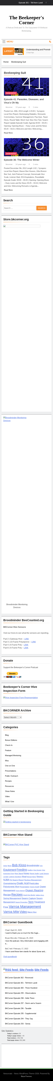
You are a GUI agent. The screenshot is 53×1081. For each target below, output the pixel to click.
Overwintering (9, 883)
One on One (10, 766)
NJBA (6, 879)
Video (7, 796)
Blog (7, 735)
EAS (41, 865)
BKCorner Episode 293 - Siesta (17, 1024)
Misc (7, 761)
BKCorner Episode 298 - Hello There (19, 998)
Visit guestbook (10, 957)
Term (31, 901)
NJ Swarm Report (17, 880)
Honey (26, 873)
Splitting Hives (40, 895)
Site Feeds (41, 969)
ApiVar (5, 865)
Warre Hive (31, 912)
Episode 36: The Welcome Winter (21, 160)
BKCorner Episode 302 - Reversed (19, 978)
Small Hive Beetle (29, 895)
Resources (9, 786)
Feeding (22, 869)
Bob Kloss (19, 865)
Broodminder (33, 865)
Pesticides (34, 883)
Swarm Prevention (21, 902)
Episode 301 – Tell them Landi (31, 3)
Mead (24, 877)
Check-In (8, 745)
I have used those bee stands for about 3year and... (25, 951)
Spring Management (12, 898)
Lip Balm (5, 876)
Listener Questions (15, 877)
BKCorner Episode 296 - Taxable (18, 1008)
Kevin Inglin (34, 873)
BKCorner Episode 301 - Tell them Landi (21, 983)
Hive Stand (19, 873)
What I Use (9, 801)
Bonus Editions (11, 740)
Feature (8, 750)
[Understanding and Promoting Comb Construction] (16, 52)
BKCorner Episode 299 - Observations (20, 993)
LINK (26, 639)
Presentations (10, 771)
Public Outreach (11, 776)
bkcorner (9, 107)
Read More (8, 133)
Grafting (30, 870)
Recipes (8, 781)
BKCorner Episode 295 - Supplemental (20, 1013)
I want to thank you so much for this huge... (22, 933)
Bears (10, 866)
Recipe (7, 894)
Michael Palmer (31, 876)
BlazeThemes (26, 1076)
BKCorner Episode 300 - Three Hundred (21, 988)
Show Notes (11, 93)
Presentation (24, 887)
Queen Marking (20, 890)
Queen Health (34, 887)
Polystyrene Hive (11, 886)
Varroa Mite (11, 911)
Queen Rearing (34, 890)
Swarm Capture (29, 898)
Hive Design (37, 870)
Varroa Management (25, 906)
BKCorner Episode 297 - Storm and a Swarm (23, 1003)
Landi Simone (44, 873)
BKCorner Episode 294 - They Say (19, 1019)
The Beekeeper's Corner (26, 20)
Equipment (9, 869)
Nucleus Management (32, 880)
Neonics (40, 877)
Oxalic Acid (23, 883)
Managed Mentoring (13, 755)
